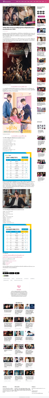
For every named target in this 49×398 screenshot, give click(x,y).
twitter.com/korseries (9, 262)
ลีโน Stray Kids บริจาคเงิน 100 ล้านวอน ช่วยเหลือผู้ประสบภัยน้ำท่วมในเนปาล (8, 311)
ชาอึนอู (17, 389)
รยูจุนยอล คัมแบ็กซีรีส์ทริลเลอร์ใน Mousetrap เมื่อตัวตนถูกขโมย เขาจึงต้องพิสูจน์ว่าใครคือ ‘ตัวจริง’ (8, 377)
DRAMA (17, 1)
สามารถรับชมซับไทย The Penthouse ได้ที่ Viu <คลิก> (19, 86)
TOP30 (19, 388)
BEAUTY (31, 1)
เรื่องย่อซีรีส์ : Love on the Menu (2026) (41, 113)
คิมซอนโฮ (22, 388)
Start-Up (13, 278)
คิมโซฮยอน (26, 388)
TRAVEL (28, 1)
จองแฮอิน (29, 388)
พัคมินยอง (16, 390)
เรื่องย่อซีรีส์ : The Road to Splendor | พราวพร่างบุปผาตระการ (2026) (41, 84)
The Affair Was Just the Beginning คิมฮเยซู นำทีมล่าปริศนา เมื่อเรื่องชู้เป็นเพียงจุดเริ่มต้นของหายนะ (41, 104)
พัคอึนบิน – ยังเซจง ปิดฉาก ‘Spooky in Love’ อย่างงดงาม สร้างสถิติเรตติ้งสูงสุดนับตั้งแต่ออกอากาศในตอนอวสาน (29, 352)
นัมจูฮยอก (27, 389)
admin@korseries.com (34, 391)
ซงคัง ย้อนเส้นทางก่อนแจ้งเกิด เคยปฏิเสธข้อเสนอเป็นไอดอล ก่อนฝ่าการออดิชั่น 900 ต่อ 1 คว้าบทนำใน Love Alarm (19, 312)
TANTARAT (6, 328)
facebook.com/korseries (12, 260)
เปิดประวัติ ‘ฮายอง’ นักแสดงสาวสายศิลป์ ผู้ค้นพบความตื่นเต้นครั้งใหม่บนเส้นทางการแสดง (41, 74)
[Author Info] (19, 288)
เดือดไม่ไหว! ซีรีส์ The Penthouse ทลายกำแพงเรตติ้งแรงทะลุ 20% (12, 257)
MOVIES (22, 1)
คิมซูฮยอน (24, 388)
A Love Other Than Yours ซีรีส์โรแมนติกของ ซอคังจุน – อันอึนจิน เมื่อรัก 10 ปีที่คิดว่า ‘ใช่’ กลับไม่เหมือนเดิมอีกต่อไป (30, 378)
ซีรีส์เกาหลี (24, 389)
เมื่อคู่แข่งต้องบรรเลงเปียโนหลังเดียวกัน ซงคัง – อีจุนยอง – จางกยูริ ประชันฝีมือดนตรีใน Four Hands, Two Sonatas (8, 365)
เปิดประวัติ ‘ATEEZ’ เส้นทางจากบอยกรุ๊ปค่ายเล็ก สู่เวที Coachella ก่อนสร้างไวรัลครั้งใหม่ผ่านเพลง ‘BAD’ (41, 143)
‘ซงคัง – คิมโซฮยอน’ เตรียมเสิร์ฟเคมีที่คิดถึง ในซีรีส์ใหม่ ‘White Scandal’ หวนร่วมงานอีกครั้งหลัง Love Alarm (19, 365)
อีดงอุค (11, 280)
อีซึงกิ (28, 390)
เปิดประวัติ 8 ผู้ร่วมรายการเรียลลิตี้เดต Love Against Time (41, 131)
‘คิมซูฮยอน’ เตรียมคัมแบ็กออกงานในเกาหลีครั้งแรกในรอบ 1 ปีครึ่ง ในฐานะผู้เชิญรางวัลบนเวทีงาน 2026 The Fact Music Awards (30, 312)
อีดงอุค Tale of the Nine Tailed (18, 280)
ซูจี (25, 389)
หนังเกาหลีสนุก (24, 390)
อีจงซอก (27, 390)
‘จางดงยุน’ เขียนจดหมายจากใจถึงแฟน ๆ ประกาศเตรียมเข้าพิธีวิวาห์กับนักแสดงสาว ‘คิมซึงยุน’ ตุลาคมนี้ (29, 365)
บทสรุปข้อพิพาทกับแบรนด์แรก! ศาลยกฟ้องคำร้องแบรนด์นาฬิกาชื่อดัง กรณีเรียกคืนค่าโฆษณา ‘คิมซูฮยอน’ (18, 325)
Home (3, 5)
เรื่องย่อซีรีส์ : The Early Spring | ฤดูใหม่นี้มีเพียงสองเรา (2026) (41, 25)
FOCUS (40, 1)
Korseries (7, 264)
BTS (17, 388)
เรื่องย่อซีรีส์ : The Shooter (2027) (8, 351)
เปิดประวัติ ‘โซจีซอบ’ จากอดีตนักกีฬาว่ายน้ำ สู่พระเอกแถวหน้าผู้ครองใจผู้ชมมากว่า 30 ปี (41, 179)
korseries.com (8, 263)
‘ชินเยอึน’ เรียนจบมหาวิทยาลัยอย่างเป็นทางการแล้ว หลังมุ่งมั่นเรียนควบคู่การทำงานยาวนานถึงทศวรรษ (19, 352)
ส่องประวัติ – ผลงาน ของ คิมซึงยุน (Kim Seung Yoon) (41, 34)
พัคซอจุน (29, 389)
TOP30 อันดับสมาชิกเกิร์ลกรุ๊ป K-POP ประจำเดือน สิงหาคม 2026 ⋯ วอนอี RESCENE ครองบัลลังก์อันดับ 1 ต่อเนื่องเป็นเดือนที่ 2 (41, 54)
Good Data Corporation (7, 278)
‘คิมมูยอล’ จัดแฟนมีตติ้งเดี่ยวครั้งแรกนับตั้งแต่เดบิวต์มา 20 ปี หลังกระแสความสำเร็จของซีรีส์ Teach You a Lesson (19, 378)
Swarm (16, 341)
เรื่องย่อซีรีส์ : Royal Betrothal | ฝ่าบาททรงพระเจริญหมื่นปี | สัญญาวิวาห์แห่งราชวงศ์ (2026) (41, 94)
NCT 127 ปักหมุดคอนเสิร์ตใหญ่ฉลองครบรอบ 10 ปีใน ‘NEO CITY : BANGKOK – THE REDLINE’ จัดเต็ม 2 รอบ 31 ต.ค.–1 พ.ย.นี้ (8, 339)
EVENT (34, 1)
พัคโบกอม (18, 390)
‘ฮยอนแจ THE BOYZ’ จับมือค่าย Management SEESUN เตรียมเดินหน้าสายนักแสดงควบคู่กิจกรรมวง (29, 338)
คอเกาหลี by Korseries (40, 393)
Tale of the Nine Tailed (19, 278)
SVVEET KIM (6, 314)
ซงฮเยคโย (21, 389)
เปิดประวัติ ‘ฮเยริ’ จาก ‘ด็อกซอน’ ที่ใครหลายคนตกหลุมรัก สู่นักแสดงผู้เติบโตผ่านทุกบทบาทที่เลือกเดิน (41, 167)
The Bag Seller (6, 354)
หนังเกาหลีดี (20, 390)
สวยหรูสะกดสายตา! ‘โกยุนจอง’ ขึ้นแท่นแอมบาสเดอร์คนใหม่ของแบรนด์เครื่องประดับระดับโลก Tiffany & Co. (18, 339)
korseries (19, 289)
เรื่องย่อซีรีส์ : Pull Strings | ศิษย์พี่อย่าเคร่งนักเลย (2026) (41, 64)
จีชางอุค (15, 389)
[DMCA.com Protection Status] (5, 276)
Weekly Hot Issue (41, 16)
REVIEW (37, 1)
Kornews (6, 5)
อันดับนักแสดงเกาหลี (6, 280)
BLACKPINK (16, 388)
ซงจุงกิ (19, 389)
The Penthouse (26, 278)
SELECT (25, 1)
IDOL (20, 1)
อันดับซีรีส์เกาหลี (32, 278)
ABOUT (43, 1)
